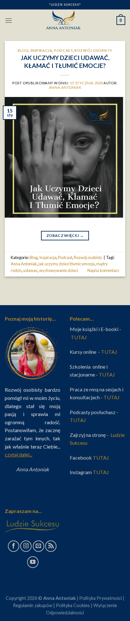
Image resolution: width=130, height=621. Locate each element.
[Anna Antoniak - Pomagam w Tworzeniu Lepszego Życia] (65, 20)
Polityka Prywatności (100, 598)
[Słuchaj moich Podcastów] (50, 546)
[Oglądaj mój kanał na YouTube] (32, 562)
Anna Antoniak (65, 87)
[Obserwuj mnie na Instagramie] (26, 546)
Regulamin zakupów (32, 605)
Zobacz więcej (65, 235)
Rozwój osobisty (93, 50)
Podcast (63, 50)
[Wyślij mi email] (38, 546)
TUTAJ (79, 337)
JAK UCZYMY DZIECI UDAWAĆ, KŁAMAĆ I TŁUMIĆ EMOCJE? (65, 61)
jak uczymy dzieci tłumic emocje (66, 263)
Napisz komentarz (103, 270)
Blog (23, 50)
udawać (30, 270)
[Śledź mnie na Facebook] (13, 546)
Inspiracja (41, 50)
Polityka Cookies (73, 605)
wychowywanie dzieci (58, 270)
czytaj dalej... (18, 454)
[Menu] (8, 20)
